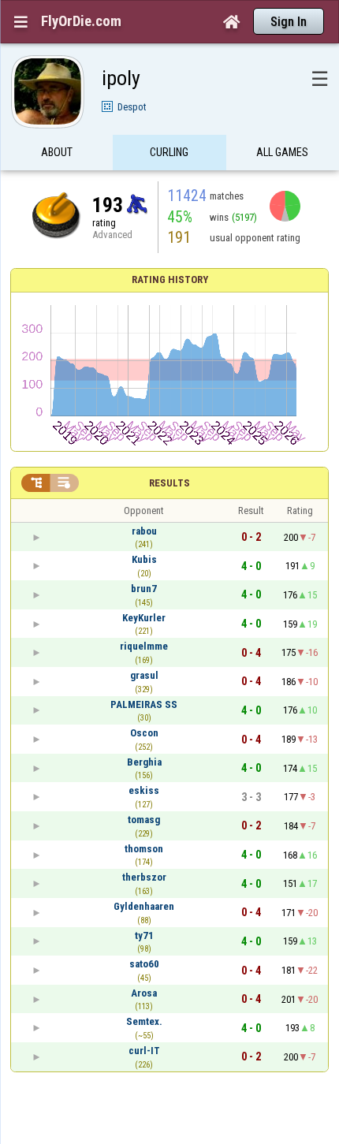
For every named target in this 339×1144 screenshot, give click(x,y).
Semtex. (144, 1021)
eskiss (144, 790)
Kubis (144, 559)
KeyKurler (144, 618)
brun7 (144, 588)
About (57, 152)
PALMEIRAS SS (143, 704)
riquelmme (144, 646)
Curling (169, 152)
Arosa (144, 993)
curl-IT (144, 1050)
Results (169, 483)
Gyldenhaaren (144, 906)
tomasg (144, 819)
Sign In (288, 21)
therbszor (144, 877)
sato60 (144, 964)
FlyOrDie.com (81, 21)
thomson (144, 849)
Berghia (144, 762)
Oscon (144, 733)
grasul (144, 675)
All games (282, 152)
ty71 (144, 935)
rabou (144, 531)
